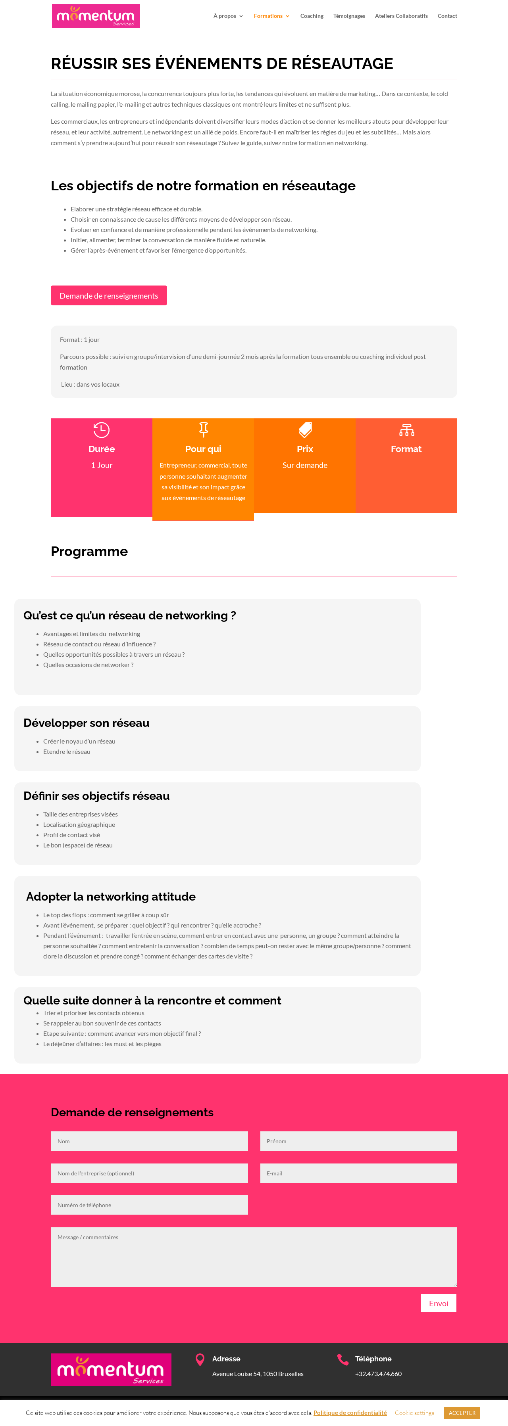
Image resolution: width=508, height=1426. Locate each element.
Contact (447, 16)
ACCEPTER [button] (462, 1413)
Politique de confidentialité (350, 1412)
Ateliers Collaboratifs (401, 16)
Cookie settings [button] (414, 1412)
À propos (225, 16)
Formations (268, 16)
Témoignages (349, 16)
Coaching (311, 16)
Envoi (438, 1303)
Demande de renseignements (109, 295)
